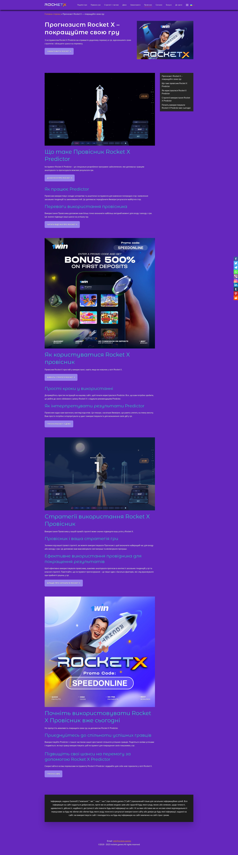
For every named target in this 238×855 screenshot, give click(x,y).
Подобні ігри (82, 5)
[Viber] (236, 276)
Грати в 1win (53, 774)
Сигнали (159, 5)
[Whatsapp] (236, 272)
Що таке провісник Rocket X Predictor (174, 84)
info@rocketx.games (122, 841)
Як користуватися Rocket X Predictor (174, 92)
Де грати (178, 5)
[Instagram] (236, 280)
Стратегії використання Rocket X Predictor (176, 99)
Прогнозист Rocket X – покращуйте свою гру (172, 77)
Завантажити (135, 5)
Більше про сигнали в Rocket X (63, 583)
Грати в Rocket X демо (59, 424)
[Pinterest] (236, 293)
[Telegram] (236, 267)
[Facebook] (236, 259)
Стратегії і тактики (111, 5)
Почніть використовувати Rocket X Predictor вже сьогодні (176, 106)
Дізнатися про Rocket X (59, 178)
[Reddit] (236, 298)
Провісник (148, 5)
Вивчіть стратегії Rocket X (61, 377)
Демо (124, 5)
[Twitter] (236, 263)
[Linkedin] (236, 285)
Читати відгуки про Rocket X (62, 224)
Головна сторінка (52, 14)
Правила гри (96, 5)
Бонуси (169, 5)
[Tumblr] (236, 289)
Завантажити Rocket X (59, 51)
